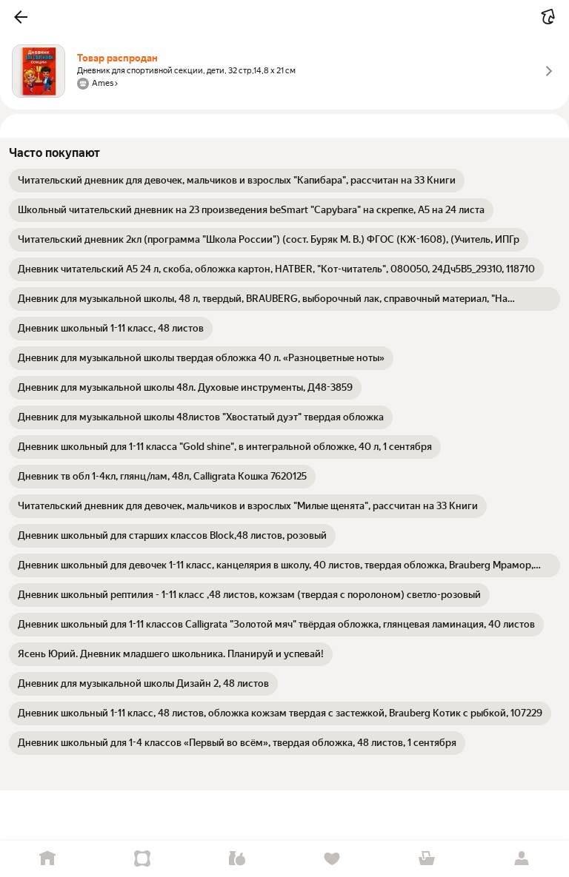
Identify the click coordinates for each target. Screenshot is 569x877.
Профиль (521, 859)
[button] (21, 17)
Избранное (331, 859)
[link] (237, 180)
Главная (47, 859)
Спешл (142, 859)
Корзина (426, 859)
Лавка (237, 859)
